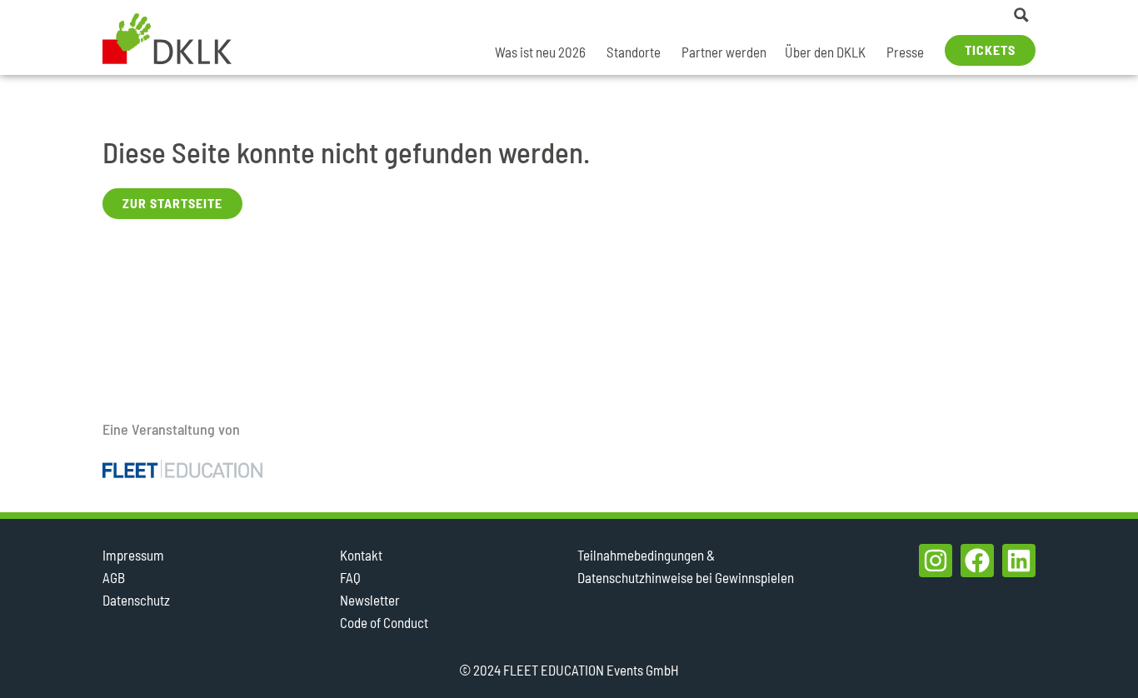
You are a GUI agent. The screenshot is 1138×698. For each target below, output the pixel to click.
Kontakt (361, 554)
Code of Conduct (384, 622)
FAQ (350, 577)
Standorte (633, 51)
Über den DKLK (825, 51)
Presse (905, 51)
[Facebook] (977, 560)
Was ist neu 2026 (540, 51)
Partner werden (723, 51)
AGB (113, 577)
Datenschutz (136, 599)
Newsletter (370, 599)
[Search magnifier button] (1021, 15)
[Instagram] (935, 560)
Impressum (133, 554)
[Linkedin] (1019, 560)
